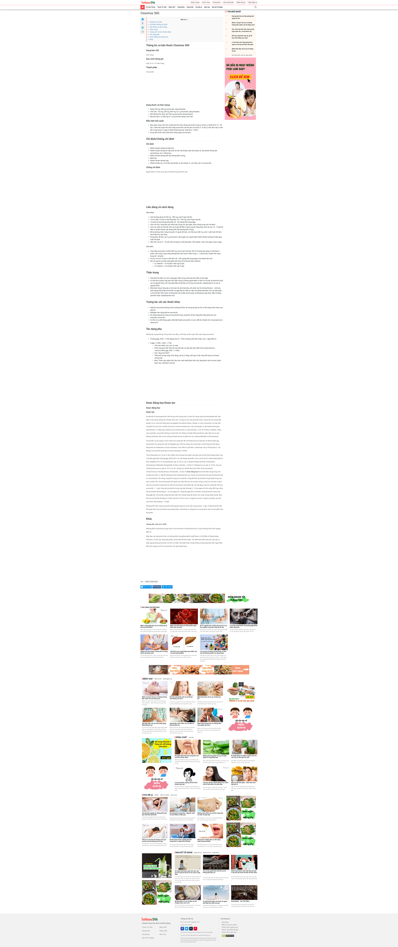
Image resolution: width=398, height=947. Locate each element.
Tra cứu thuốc (150, 7)
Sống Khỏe (181, 7)
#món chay (205, 2)
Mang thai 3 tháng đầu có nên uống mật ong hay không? (208, 840)
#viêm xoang (195, 2)
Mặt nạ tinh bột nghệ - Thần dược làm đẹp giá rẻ (243, 783)
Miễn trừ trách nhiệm (229, 925)
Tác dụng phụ (155, 34)
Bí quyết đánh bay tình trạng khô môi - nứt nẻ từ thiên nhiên (187, 756)
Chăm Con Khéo (164, 795)
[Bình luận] (143, 32)
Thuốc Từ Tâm (162, 7)
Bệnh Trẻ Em (158, 679)
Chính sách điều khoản (230, 930)
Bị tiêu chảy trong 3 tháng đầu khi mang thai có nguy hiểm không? (181, 840)
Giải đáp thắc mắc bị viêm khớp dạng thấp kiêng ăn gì (154, 724)
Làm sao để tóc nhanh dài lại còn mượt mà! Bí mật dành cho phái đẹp (215, 783)
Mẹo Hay (207, 7)
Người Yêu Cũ (198, 852)
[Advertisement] (184, 89)
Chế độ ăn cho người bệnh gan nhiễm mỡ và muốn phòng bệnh (183, 652)
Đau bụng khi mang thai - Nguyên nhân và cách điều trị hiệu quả (182, 814)
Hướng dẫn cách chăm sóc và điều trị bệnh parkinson (182, 724)
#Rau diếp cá (252, 2)
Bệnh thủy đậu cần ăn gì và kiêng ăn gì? (209, 698)
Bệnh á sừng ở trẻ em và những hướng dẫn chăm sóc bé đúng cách (154, 698)
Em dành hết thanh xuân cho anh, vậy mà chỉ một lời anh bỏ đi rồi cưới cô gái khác (187, 872)
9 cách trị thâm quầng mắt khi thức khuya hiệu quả (186, 783)
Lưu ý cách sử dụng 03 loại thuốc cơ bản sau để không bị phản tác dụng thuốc (213, 652)
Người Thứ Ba (207, 852)
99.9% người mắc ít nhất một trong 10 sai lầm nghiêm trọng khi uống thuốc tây (213, 626)
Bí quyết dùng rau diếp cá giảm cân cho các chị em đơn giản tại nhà (244, 756)
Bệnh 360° (172, 7)
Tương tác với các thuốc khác (160, 32)
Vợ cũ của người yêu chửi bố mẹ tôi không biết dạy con (214, 871)
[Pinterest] (195, 928)
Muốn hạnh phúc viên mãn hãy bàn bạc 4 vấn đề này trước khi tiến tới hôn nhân (244, 871)
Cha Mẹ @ (198, 7)
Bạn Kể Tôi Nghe (217, 7)
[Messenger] (143, 28)
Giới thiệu (225, 922)
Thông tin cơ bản (156, 22)
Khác (151, 39)
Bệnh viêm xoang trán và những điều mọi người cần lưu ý (209, 724)
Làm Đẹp (191, 737)
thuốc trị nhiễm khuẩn (152, 581)
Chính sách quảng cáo (230, 927)
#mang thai (216, 2)
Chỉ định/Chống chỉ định (158, 24)
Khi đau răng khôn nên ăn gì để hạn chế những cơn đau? (181, 698)
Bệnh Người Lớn (167, 679)
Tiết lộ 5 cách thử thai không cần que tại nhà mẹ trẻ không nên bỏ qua (154, 840)
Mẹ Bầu (156, 795)
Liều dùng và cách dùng (158, 27)
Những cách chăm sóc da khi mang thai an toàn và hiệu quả (210, 814)
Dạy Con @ (174, 795)
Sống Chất (190, 7)
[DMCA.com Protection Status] (227, 935)
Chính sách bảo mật (229, 932)
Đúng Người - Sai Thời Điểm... (241, 901)
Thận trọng (154, 29)
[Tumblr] (191, 928)
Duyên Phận (215, 852)
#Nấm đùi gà (241, 2)
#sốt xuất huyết (228, 2)
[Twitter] (186, 928)
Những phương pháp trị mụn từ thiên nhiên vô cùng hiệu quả (215, 756)
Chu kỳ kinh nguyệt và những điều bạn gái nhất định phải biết (154, 814)
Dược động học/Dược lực (159, 37)
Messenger (168, 587)
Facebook (157, 587)
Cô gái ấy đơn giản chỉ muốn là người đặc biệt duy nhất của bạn (215, 902)
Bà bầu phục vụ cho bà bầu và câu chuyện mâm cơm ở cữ (186, 902)
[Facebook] (143, 23)
